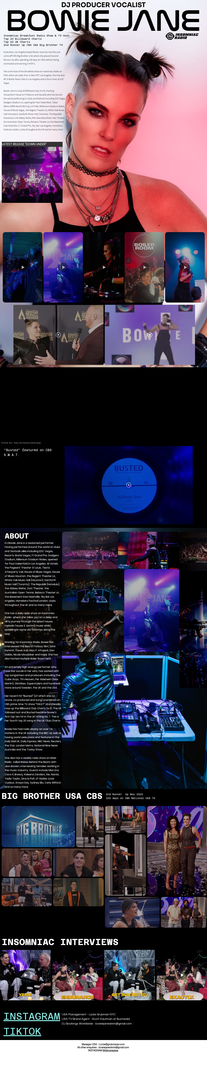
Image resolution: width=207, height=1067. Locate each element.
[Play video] (58, 334)
